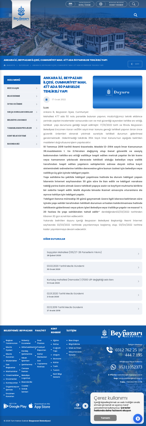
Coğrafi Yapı (56, 349)
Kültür (56, 362)
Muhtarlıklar (11, 371)
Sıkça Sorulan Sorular (20, 112)
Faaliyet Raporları (41, 348)
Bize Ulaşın (13, 88)
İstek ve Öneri (14, 104)
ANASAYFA (10, 65)
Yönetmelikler (11, 375)
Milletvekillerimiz (27, 347)
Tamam (105, 417)
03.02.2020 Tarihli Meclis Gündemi (65, 267)
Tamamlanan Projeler (19, 128)
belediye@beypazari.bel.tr (125, 374)
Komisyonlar (11, 382)
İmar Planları (40, 342)
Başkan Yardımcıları (11, 342)
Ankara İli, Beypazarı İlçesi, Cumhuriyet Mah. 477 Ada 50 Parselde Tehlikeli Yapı (68, 65)
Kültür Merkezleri (42, 355)
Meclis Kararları (10, 355)
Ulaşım (56, 354)
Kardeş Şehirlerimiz (27, 352)
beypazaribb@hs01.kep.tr (128, 378)
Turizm (56, 370)
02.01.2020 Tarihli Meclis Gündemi (65, 295)
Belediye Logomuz (17, 120)
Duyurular (24, 65)
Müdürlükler (11, 360)
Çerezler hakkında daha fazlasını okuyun (112, 409)
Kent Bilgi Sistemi (16, 136)
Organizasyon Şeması (11, 388)
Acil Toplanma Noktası (42, 363)
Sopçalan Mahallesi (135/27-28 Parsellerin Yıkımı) (74, 254)
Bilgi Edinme (13, 96)
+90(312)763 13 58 (131, 382)
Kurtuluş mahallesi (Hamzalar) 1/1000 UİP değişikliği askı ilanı (80, 281)
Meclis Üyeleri (9, 348)
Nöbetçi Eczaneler (26, 342)
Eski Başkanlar (10, 366)
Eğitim (56, 340)
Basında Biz (13, 144)
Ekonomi (57, 358)
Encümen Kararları (10, 395)
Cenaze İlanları (25, 370)
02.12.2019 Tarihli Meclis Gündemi (65, 309)
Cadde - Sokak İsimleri (26, 388)
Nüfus (56, 344)
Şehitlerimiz (27, 364)
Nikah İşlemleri (25, 359)
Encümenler (11, 379)
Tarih (55, 366)
